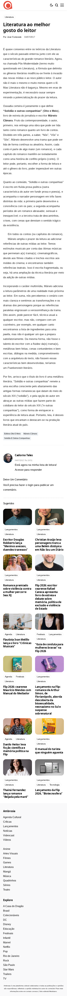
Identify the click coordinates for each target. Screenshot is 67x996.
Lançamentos (10, 826)
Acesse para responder (28, 469)
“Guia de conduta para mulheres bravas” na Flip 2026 (49, 647)
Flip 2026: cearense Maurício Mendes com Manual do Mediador (17, 690)
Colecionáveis (11, 915)
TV (4, 978)
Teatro (6, 889)
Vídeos (7, 839)
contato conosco (32, 991)
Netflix (6, 947)
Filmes (7, 858)
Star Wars (8, 969)
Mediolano (53, 991)
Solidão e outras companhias (17, 438)
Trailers (7, 974)
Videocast (8, 835)
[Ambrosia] (7, 5)
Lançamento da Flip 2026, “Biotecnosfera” (48, 791)
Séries (6, 885)
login (30, 485)
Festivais (8, 933)
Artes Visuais (10, 853)
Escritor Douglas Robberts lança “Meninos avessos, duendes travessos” (15, 544)
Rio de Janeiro (11, 956)
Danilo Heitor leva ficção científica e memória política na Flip (16, 749)
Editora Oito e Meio (12, 434)
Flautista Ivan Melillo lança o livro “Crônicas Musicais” (17, 643)
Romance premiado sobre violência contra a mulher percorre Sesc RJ (17, 590)
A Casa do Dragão (13, 906)
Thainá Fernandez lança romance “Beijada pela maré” (15, 793)
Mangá (7, 871)
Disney (7, 924)
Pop (5, 951)
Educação (8, 928)
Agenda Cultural (12, 817)
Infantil (6, 938)
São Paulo (9, 965)
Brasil (6, 910)
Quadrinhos (9, 880)
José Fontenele (14, 37)
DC (5, 920)
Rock (6, 960)
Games (7, 862)
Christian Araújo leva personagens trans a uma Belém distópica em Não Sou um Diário (49, 544)
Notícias (7, 831)
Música (7, 876)
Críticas (7, 821)
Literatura (8, 867)
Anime (6, 849)
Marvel (7, 942)
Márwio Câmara (30, 434)
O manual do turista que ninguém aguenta (49, 750)
